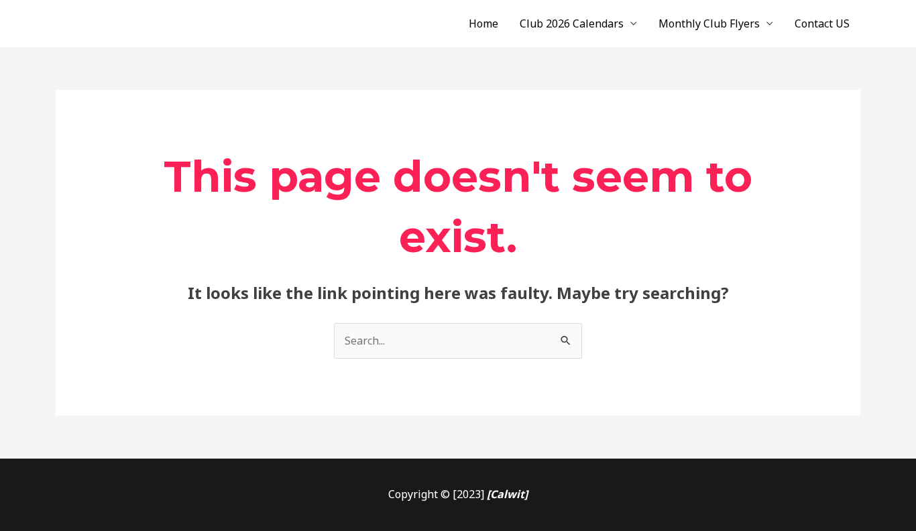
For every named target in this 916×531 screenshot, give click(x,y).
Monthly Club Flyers (709, 23)
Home (483, 23)
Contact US (822, 23)
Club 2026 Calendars (572, 23)
